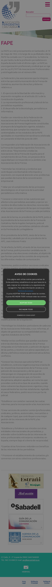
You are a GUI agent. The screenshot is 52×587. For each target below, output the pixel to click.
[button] (26, 293)
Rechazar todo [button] (26, 309)
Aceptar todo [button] (26, 302)
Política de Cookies (25, 291)
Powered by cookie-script (26, 315)
